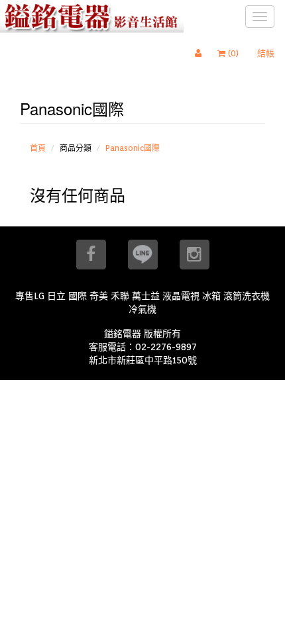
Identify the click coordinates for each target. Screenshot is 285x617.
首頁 (38, 148)
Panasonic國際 (132, 148)
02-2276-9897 (166, 347)
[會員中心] (201, 54)
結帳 (265, 53)
